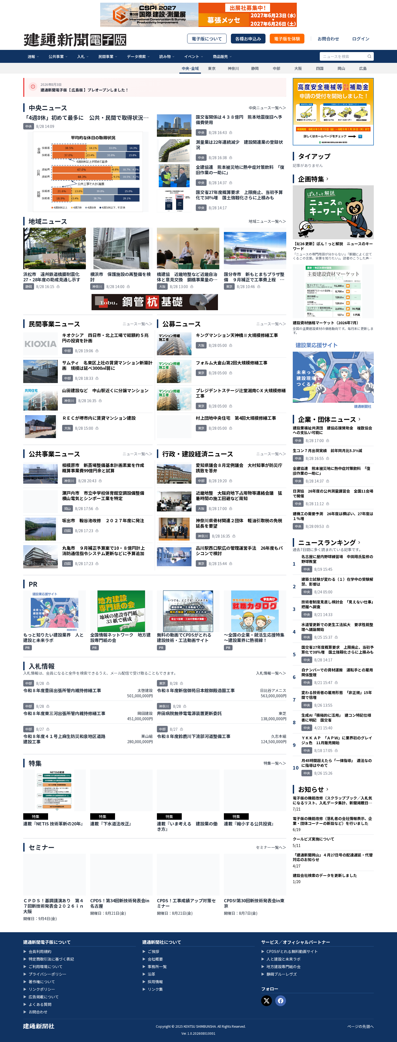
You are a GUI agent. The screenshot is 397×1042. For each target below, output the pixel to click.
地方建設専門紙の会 (281, 966)
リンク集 (152, 989)
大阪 (298, 68)
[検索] (369, 56)
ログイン (360, 38)
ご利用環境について (43, 966)
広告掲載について (41, 996)
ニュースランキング (327, 542)
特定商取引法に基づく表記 (48, 959)
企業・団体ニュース (327, 419)
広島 (363, 68)
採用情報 (152, 981)
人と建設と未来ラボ (281, 959)
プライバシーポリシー (44, 974)
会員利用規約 (37, 951)
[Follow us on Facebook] (280, 1000)
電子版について (207, 38)
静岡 (255, 68)
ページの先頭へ (360, 1026)
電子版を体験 (287, 38)
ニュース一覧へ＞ (138, 323)
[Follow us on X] (266, 1000)
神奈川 (233, 68)
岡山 (341, 68)
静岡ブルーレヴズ (279, 974)
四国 (320, 68)
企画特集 (311, 179)
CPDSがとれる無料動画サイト (289, 951)
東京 (212, 68)
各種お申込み (248, 38)
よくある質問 (37, 1004)
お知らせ (311, 789)
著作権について (39, 981)
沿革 (148, 974)
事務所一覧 (154, 966)
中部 (276, 68)
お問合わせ (328, 38)
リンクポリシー (39, 989)
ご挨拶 (150, 951)
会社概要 (152, 959)
